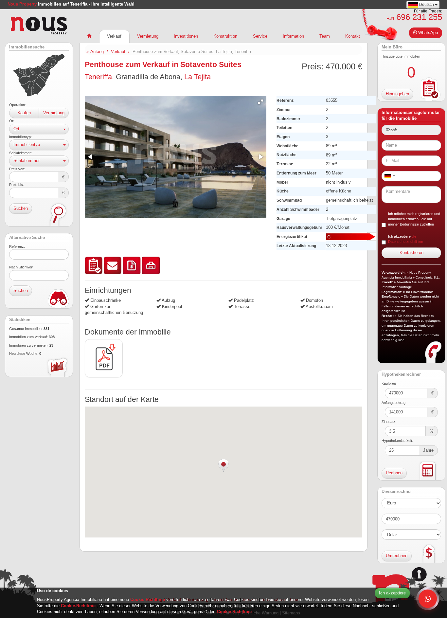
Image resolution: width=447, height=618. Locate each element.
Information (293, 36)
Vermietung (53, 112)
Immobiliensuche (27, 47)
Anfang (97, 51)
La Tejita (197, 77)
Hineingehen (397, 93)
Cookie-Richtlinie (148, 599)
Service (260, 36)
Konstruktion (225, 36)
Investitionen (186, 36)
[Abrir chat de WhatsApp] (427, 598)
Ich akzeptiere (392, 593)
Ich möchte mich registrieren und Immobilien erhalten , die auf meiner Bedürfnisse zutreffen (414, 219)
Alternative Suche (27, 237)
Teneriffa (98, 77)
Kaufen (24, 112)
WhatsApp (427, 32)
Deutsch (426, 4)
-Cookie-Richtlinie (234, 611)
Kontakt (352, 36)
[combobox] (389, 176)
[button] (260, 102)
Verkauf (114, 36)
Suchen (20, 208)
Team (324, 36)
